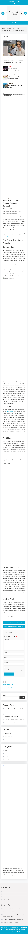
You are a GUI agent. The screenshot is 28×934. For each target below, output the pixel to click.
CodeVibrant (22, 929)
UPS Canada (10, 411)
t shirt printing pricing (19, 216)
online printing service (15, 211)
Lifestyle (11, 83)
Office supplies (12, 75)
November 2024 (8, 739)
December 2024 (8, 736)
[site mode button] (21, 13)
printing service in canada (8, 216)
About (9, 931)
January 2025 (8, 733)
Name (6, 652)
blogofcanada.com (18, 208)
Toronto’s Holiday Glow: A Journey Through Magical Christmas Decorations (15, 69)
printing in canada (13, 213)
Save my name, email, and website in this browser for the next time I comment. (14, 669)
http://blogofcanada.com (12, 687)
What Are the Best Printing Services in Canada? (15, 77)
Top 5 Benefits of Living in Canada (15, 86)
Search (4, 695)
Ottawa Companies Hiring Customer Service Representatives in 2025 (14, 710)
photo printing (6, 213)
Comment (6, 639)
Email (5, 657)
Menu (13, 22)
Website (6, 662)
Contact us (18, 931)
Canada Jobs (6, 58)
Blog (10, 66)
